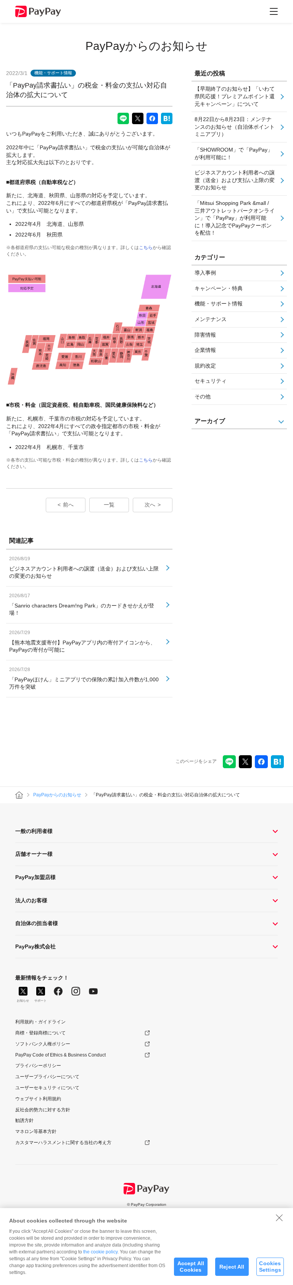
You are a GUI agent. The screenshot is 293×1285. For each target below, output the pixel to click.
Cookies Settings (270, 1266)
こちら (146, 247)
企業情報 (205, 350)
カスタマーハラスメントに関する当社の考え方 (63, 1142)
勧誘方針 (24, 1120)
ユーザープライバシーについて (47, 1076)
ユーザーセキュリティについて (47, 1087)
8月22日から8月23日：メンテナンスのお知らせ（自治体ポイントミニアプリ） (235, 126)
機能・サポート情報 (219, 303)
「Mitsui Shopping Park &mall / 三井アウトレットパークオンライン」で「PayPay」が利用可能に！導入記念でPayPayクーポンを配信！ (235, 218)
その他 (203, 396)
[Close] (279, 1217)
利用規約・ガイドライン (40, 1021)
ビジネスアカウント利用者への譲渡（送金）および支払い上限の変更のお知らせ (235, 179)
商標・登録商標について (40, 1033)
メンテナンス (211, 319)
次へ (150, 505)
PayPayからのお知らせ (146, 46)
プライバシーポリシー (38, 1065)
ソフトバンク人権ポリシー (42, 1044)
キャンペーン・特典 (219, 288)
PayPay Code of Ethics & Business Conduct (60, 1055)
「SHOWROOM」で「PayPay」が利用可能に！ (234, 153)
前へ (68, 505)
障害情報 (205, 335)
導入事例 (205, 273)
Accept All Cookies (190, 1266)
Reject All (231, 1267)
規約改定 (205, 366)
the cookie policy (100, 1252)
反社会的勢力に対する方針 (42, 1109)
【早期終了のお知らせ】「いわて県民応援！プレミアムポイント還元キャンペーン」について (235, 96)
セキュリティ (211, 381)
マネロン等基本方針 (35, 1131)
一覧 (109, 505)
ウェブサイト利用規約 (38, 1098)
